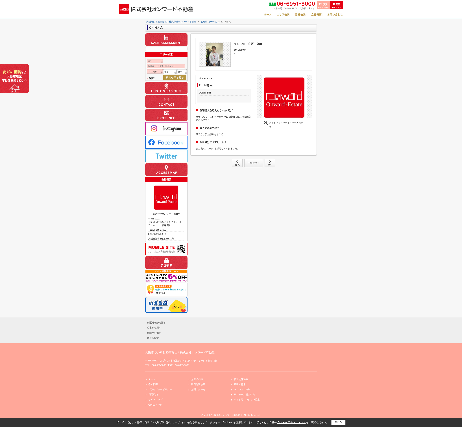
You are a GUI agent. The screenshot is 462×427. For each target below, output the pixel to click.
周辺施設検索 (198, 384)
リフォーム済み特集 (244, 394)
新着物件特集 (241, 379)
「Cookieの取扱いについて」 (291, 422)
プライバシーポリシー (160, 389)
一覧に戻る (253, 163)
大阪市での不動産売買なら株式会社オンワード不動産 (180, 352)
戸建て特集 (240, 384)
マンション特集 (242, 389)
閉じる (338, 422)
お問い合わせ (198, 389)
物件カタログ (155, 404)
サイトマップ (155, 399)
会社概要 (153, 384)
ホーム (151, 379)
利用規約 (153, 394)
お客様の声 (197, 379)
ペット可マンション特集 (247, 399)
